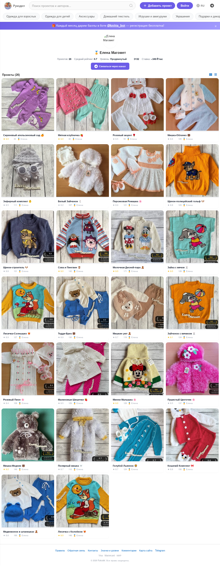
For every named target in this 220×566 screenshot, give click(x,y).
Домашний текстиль (117, 16)
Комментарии (129, 550)
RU (203, 6)
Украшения (183, 16)
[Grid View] (211, 74)
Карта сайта (145, 550)
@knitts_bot (116, 25)
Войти (185, 5)
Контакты (93, 550)
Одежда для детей (57, 16)
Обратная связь (76, 550)
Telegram (160, 550)
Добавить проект (160, 5)
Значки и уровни (110, 550)
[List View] (216, 74)
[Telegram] (212, 5)
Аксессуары (87, 16)
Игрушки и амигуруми (153, 16)
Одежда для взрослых (21, 16)
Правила (60, 550)
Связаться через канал (112, 66)
